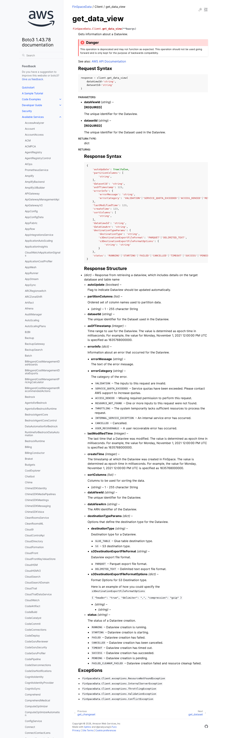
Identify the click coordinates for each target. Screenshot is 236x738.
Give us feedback (32, 79)
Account (30, 128)
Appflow (30, 228)
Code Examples (31, 99)
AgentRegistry (33, 152)
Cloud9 (29, 529)
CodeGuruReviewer (36, 641)
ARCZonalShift (33, 296)
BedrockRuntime (35, 441)
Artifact (29, 302)
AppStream (32, 279)
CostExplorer (32, 470)
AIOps (28, 164)
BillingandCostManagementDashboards (42, 363)
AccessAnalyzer (34, 122)
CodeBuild (31, 611)
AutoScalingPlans (35, 326)
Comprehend (33, 694)
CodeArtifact (32, 606)
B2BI (27, 332)
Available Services (33, 116)
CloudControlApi (34, 535)
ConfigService (33, 721)
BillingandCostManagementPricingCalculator (42, 381)
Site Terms (87, 730)
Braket (29, 458)
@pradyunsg (103, 726)
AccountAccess (34, 134)
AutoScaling (32, 320)
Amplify (29, 175)
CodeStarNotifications (38, 670)
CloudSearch (32, 576)
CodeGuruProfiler (35, 653)
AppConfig (31, 211)
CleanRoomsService (37, 517)
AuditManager (33, 314)
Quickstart (28, 87)
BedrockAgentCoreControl (41, 420)
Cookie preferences (105, 730)
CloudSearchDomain (37, 582)
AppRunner (31, 273)
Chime (28, 482)
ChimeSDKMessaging (38, 505)
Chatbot (30, 476)
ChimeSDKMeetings (37, 500)
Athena (29, 308)
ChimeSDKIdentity (36, 488)
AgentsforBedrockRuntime (41, 408)
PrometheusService (36, 169)
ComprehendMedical (37, 700)
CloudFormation (34, 547)
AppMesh (30, 267)
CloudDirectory (34, 541)
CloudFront (31, 553)
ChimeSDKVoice (34, 511)
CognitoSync (32, 688)
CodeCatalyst (33, 617)
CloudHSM (31, 564)
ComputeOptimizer (36, 706)
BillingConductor (35, 452)
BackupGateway (35, 343)
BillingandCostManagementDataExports (42, 372)
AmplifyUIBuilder (35, 187)
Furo (114, 726)
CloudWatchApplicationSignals (42, 254)
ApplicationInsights (36, 246)
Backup (29, 337)
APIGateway (32, 193)
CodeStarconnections (38, 665)
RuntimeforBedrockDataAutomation (42, 434)
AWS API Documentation (109, 61)
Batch (28, 355)
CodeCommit (33, 623)
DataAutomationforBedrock (41, 426)
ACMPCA (30, 146)
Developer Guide (32, 105)
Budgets (30, 464)
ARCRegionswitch (35, 290)
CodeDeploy (32, 635)
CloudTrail (31, 588)
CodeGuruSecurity (36, 647)
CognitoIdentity (34, 676)
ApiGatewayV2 (34, 205)
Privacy (76, 730)
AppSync (30, 284)
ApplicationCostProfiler (38, 261)
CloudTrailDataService (38, 594)
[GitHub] (206, 727)
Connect (30, 726)
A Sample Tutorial (32, 93)
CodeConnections (35, 629)
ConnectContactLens (37, 732)
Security (27, 111)
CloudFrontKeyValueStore (40, 558)
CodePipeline (33, 659)
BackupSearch (34, 349)
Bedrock (30, 396)
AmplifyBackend (35, 181)
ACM (28, 140)
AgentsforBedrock (36, 402)
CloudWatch (32, 600)
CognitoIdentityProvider (39, 682)
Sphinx (87, 726)
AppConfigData (34, 217)
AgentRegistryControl (38, 158)
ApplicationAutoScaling (39, 240)
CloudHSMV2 (33, 570)
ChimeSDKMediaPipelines (40, 494)
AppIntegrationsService (39, 234)
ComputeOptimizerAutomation (42, 714)
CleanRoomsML (34, 523)
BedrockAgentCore (36, 414)
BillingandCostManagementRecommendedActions (42, 389)
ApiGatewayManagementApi (42, 199)
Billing (28, 446)
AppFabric (31, 223)
